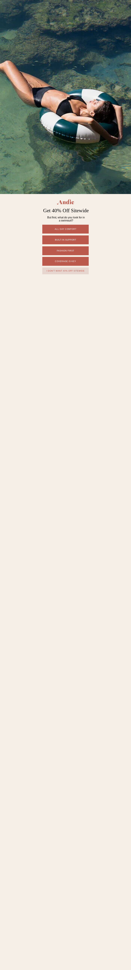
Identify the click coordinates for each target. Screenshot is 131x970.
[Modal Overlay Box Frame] (65, 485)
